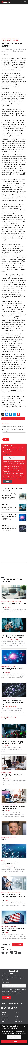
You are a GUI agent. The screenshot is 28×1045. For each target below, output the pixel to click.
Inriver (7, 778)
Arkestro (7, 672)
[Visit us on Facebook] (2, 953)
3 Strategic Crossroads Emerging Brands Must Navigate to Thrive (12, 742)
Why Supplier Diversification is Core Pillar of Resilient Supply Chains (9, 506)
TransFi (7, 900)
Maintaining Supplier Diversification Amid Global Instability (12, 929)
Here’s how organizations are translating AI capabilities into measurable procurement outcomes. (13, 611)
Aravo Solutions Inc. (11, 706)
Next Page (17, 944)
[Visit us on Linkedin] (11, 953)
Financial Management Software (11, 601)
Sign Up (7, 481)
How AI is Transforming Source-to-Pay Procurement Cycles (8, 495)
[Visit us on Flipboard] (15, 953)
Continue (14, 1041)
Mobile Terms (6, 478)
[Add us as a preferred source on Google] (18, 414)
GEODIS (7, 746)
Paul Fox (4, 839)
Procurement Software (11, 40)
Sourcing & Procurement (9, 39)
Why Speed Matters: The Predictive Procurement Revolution (9, 516)
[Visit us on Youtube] (19, 953)
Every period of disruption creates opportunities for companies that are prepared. (11, 749)
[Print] (2, 414)
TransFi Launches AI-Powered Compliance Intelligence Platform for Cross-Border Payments (13, 896)
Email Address (7, 454)
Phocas (7, 932)
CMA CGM (7, 607)
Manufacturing (6, 772)
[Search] (21, 1)
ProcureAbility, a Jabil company (14, 640)
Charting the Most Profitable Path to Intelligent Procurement (13, 807)
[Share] (6, 414)
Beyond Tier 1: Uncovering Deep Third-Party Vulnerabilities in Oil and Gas (9, 527)
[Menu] (25, 1)
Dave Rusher (5, 719)
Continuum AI (9, 866)
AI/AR (2, 860)
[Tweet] (14, 414)
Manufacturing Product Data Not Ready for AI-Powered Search (12, 775)
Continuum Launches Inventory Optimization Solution (11, 863)
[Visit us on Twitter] (7, 953)
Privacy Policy (17, 478)
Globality (7, 810)
